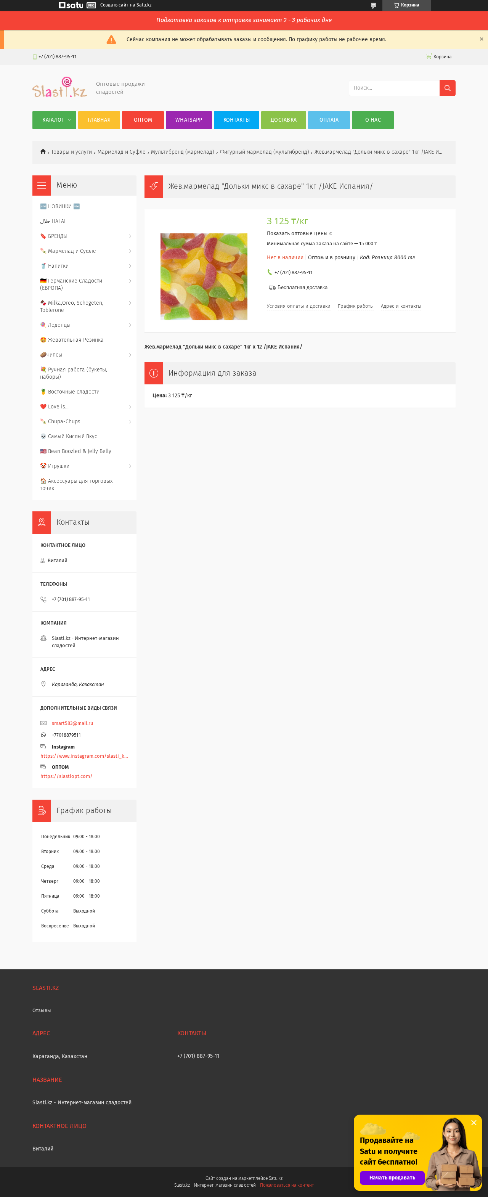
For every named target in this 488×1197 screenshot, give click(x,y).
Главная (99, 120)
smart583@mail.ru (72, 723)
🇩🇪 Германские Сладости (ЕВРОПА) (71, 284)
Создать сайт (114, 5)
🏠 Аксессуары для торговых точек (76, 485)
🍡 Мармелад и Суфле (68, 251)
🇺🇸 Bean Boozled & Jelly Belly (75, 451)
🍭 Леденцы (55, 325)
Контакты (236, 120)
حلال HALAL (53, 221)
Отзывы (41, 1010)
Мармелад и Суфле (122, 152)
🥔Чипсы (51, 355)
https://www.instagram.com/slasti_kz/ (84, 756)
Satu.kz (276, 1178)
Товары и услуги (71, 152)
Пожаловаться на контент (287, 1185)
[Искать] (448, 88)
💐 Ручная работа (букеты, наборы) (73, 373)
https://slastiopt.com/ (66, 776)
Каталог (53, 120)
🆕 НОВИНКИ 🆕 (60, 206)
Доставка (284, 120)
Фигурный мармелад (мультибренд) (264, 152)
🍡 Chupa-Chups (60, 421)
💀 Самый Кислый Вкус (68, 436)
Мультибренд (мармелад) (182, 152)
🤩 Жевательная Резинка (72, 340)
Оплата (329, 120)
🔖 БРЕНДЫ (53, 236)
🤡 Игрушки (54, 466)
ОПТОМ (143, 120)
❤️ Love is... (54, 407)
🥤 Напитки (54, 266)
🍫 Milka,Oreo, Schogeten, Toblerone (71, 306)
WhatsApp (188, 120)
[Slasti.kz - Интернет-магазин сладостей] (59, 95)
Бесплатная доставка (302, 287)
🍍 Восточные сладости (70, 392)
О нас (373, 120)
